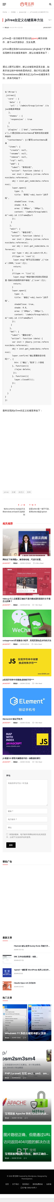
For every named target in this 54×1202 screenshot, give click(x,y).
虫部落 (48, 1184)
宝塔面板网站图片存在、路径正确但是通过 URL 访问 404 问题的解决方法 (26, 1155)
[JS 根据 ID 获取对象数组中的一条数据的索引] (27, 741)
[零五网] (27, 4)
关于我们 (15, 1184)
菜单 (29, 492)
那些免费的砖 (38, 1184)
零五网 (15, 1176)
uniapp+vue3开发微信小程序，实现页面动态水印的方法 (27, 640)
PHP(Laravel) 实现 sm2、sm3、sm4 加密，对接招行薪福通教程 (26, 1075)
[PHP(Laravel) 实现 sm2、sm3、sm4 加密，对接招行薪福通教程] (27, 1062)
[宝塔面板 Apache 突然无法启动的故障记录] (27, 1103)
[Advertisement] (27, 454)
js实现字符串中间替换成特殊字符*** (18, 679)
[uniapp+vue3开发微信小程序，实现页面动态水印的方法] (27, 623)
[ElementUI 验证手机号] (27, 702)
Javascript (47, 27)
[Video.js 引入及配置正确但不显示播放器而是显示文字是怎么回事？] (27, 581)
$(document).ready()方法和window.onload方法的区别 (14, 511)
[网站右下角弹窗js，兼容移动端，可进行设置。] (27, 542)
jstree (6, 492)
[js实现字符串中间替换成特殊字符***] (27, 662)
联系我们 (25, 1184)
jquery (34, 38)
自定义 (21, 492)
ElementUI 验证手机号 (13, 719)
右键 (13, 492)
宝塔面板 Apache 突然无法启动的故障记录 (27, 1115)
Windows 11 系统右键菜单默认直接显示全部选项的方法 (26, 1034)
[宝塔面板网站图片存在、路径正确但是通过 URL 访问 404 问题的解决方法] (27, 1143)
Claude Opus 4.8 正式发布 (25, 983)
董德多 (7, 27)
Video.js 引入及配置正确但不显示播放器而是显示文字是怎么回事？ (26, 600)
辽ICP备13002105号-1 (28, 1187)
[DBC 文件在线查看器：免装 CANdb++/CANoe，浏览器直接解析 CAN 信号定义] (7, 959)
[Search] (50, 4)
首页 (7, 1184)
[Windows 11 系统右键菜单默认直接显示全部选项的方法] (27, 1022)
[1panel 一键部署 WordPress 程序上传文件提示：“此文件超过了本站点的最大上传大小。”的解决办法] (7, 972)
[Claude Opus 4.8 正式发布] (7, 985)
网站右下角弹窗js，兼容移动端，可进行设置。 (23, 559)
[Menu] (4, 4)
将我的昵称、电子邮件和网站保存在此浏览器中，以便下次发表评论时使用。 (26, 835)
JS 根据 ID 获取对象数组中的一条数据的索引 (22, 758)
